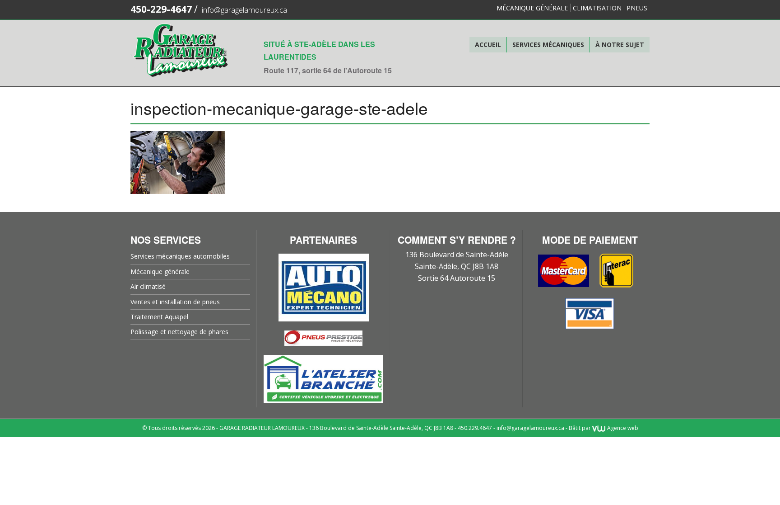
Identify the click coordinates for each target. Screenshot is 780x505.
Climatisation (597, 8)
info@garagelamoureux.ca (244, 10)
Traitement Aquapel (159, 316)
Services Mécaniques (548, 44)
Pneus (637, 8)
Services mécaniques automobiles (180, 256)
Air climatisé (148, 286)
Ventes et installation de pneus (175, 301)
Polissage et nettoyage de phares (179, 331)
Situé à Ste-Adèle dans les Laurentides (319, 50)
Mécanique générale (532, 8)
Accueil (488, 44)
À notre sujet (619, 44)
